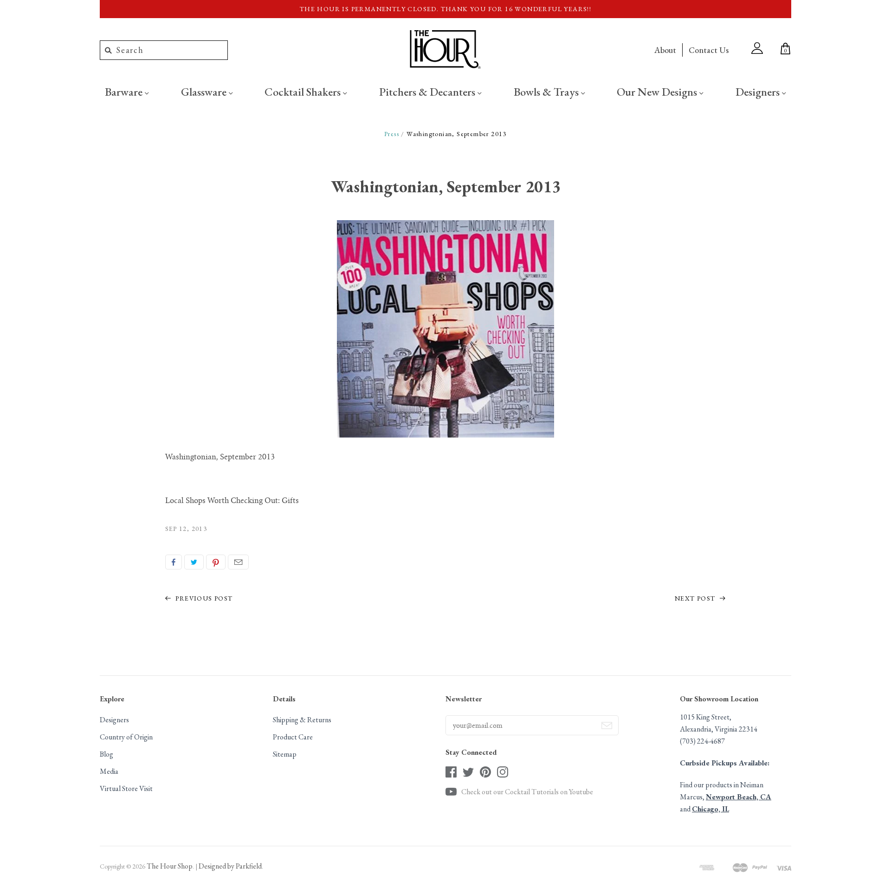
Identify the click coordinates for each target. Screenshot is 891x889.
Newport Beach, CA (738, 797)
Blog (106, 754)
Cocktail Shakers (304, 91)
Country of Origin (126, 737)
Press (391, 134)
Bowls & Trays (547, 91)
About (665, 50)
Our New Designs (658, 91)
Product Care (293, 737)
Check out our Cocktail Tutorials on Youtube (527, 792)
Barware (125, 91)
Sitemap (285, 754)
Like (173, 562)
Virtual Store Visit (126, 788)
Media (109, 771)
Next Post (696, 598)
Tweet (194, 562)
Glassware (205, 91)
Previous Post (203, 598)
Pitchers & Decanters (428, 91)
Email (238, 562)
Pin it (216, 562)
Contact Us (709, 50)
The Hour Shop (170, 866)
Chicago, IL (710, 809)
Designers (759, 91)
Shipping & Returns (302, 720)
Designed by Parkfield (230, 866)
